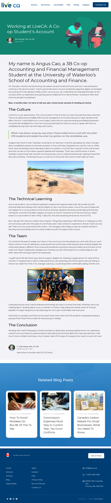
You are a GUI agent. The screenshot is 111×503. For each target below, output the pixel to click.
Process (9, 476)
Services (34, 5)
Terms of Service (38, 484)
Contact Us (100, 5)
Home (8, 468)
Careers (35, 472)
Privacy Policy (37, 480)
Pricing (76, 5)
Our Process (45, 5)
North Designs (99, 499)
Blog (8, 480)
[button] (86, 5)
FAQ (68, 5)
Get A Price (96, 456)
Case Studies (58, 5)
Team (34, 468)
